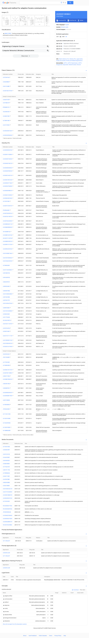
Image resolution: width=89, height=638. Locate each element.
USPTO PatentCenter (73, 63)
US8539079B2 (6, 290)
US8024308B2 (6, 482)
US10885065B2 (7, 430)
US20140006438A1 (8, 294)
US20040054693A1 (8, 167)
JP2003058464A (7, 512)
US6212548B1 (6, 86)
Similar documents (61, 60)
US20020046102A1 (8, 130)
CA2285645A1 (6, 111)
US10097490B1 (7, 427)
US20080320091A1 (8, 241)
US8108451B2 (6, 273)
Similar (81, 20)
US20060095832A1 (8, 190)
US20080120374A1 (8, 235)
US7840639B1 (6, 265)
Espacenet (65, 64)
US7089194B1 (6, 120)
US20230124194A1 (8, 346)
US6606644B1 (6, 449)
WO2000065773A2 (7, 505)
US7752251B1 (6, 466)
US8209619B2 (6, 383)
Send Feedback (33, 635)
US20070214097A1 (8, 216)
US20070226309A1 (8, 221)
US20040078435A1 (8, 171)
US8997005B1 (6, 307)
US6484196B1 (6, 116)
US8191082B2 (6, 400)
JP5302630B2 (6, 409)
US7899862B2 (6, 473)
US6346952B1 (6, 460)
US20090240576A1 (8, 249)
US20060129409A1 (8, 195)
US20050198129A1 (8, 180)
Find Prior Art (72, 20)
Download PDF (62, 20)
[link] (26, 34)
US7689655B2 (6, 365)
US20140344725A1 (8, 303)
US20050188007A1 (7, 495)
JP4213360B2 (6, 357)
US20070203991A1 (8, 213)
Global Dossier (72, 64)
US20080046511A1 (8, 224)
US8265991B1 (6, 282)
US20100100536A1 (8, 257)
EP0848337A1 (6, 107)
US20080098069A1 (8, 227)
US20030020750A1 (7, 518)
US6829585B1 (6, 463)
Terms (50, 635)
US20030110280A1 (8, 154)
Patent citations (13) (64, 59)
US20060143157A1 (8, 369)
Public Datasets (43, 635)
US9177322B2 (6, 317)
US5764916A (6, 77)
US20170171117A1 (8, 335)
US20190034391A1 (8, 343)
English (67, 24)
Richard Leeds (64, 27)
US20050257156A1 (8, 183)
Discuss (79, 64)
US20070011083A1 (8, 373)
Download (76, 589)
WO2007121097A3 (7, 238)
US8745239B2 (6, 297)
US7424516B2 (6, 446)
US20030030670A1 (8, 150)
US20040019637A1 (8, 163)
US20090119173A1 (8, 244)
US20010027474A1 (8, 90)
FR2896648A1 (6, 210)
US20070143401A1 (8, 205)
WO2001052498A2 (7, 525)
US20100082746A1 (8, 253)
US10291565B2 (7, 418)
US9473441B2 (6, 328)
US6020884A (6, 81)
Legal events (79, 59)
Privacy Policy (57, 635)
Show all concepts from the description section (15, 624)
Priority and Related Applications (74, 60)
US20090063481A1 (8, 392)
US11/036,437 (6, 540)
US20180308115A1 (8, 340)
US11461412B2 (7, 414)
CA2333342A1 (6, 354)
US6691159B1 (6, 476)
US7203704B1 (6, 201)
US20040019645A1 (8, 159)
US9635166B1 (6, 331)
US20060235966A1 (7, 515)
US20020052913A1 (7, 498)
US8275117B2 (6, 470)
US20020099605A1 (8, 135)
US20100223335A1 (8, 261)
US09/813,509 (6, 552)
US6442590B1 (6, 457)
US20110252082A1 (8, 270)
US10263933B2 (7, 423)
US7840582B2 (6, 404)
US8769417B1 (6, 300)
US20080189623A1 (8, 379)
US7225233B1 (6, 501)
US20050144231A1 (8, 175)
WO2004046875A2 (7, 509)
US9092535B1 (6, 314)
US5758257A (6, 102)
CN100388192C (7, 231)
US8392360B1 (6, 286)
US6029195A (6, 99)
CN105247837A (7, 320)
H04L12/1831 (8, 33)
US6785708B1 (6, 479)
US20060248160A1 (8, 198)
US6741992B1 (6, 125)
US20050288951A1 (7, 521)
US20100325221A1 (7, 488)
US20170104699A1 (7, 492)
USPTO (65, 63)
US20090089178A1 (8, 395)
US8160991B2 (6, 277)
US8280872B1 (6, 388)
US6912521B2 (6, 454)
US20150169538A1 (8, 311)
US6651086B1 (6, 485)
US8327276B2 (6, 376)
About (24, 635)
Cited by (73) (72, 59)
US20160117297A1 (8, 323)
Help (65, 635)
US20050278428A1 (8, 186)
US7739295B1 (6, 362)
